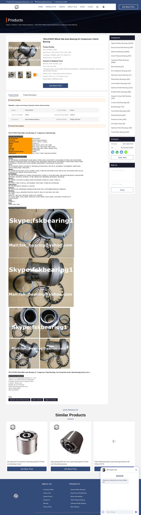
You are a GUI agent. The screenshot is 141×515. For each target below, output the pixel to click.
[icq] (126, 152)
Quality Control (47, 496)
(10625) (122, 43)
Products (50, 7)
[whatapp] (117, 152)
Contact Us (46, 500)
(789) (122, 47)
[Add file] (103, 512)
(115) (121, 71)
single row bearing (50, 399)
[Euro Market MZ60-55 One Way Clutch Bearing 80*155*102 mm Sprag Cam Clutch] (114, 441)
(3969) (120, 61)
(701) (117, 107)
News (82, 7)
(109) (120, 132)
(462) (120, 79)
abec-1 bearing (37, 399)
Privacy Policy (47, 507)
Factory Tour (47, 493)
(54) (117, 66)
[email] (121, 152)
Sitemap (45, 503)
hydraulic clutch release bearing (19, 399)
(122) (121, 83)
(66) (118, 115)
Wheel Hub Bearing (76, 496)
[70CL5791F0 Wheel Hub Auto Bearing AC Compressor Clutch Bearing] (24, 54)
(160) (120, 111)
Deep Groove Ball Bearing (78, 493)
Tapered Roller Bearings (78, 489)
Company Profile (48, 489)
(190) (121, 128)
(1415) (122, 87)
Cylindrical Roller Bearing (78, 503)
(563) (118, 119)
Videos (62, 7)
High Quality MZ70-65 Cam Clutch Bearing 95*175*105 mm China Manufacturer (26, 463)
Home (40, 7)
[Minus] (136, 470)
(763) (121, 97)
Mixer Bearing (75, 507)
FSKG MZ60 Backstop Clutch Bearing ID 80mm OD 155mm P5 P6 (68, 463)
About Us (72, 7)
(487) (121, 56)
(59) (118, 123)
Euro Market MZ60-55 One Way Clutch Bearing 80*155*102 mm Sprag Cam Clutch (110, 463)
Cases (90, 7)
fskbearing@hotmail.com (44, 2)
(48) (120, 102)
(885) (121, 92)
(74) (121, 75)
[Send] (136, 512)
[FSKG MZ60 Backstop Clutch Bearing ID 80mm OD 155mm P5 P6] (70, 441)
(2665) (120, 52)
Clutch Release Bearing (25, 25)
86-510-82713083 (61, 2)
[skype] (112, 152)
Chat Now (122, 158)
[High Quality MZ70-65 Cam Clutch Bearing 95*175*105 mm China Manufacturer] (27, 441)
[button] (39, 74)
